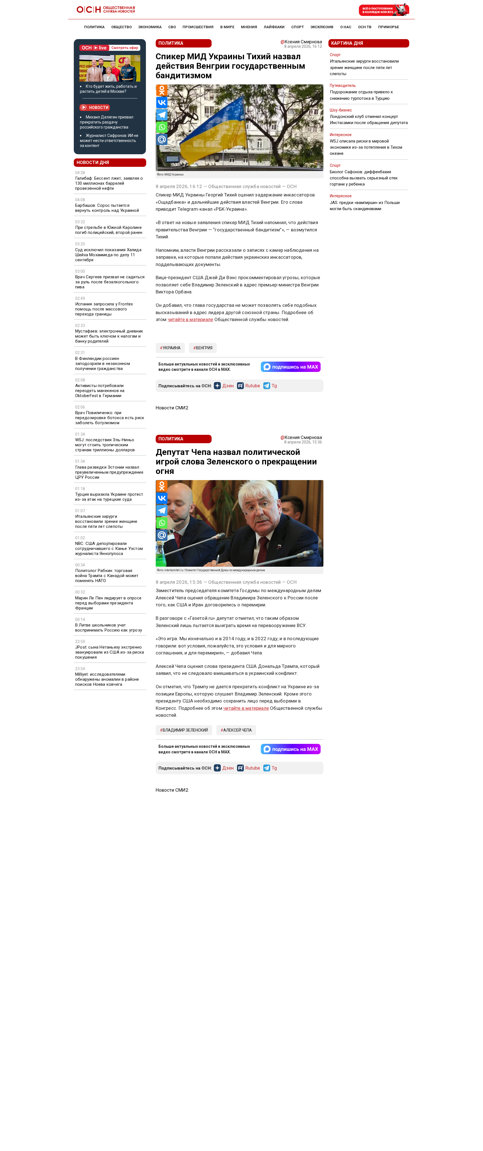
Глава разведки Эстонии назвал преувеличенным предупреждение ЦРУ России (109, 472)
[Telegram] (161, 114)
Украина (172, 348)
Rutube (252, 385)
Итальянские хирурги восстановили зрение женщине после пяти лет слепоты (106, 521)
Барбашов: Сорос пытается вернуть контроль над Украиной (107, 208)
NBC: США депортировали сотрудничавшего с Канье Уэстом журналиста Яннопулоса (109, 548)
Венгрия (204, 348)
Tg (274, 385)
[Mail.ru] (161, 139)
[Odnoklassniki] (161, 90)
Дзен (228, 385)
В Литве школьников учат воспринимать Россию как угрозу (108, 628)
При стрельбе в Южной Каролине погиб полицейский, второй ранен (108, 230)
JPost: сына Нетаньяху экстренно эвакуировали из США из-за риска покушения (109, 652)
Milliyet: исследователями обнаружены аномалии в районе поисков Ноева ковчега (107, 679)
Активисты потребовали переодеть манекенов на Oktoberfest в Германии (99, 390)
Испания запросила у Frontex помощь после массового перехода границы (104, 309)
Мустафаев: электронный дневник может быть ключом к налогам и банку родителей (109, 336)
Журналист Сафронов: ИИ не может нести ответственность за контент (109, 140)
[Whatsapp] (161, 127)
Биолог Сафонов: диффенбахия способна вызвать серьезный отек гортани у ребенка (364, 178)
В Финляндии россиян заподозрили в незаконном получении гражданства (102, 363)
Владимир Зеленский (185, 730)
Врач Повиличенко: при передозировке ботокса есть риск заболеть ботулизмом (109, 417)
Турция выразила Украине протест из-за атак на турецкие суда (109, 497)
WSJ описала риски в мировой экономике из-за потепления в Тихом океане (366, 147)
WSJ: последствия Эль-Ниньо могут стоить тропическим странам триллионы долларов (105, 444)
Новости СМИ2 (172, 407)
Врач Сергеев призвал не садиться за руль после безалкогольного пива (110, 281)
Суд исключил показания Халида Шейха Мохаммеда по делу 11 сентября (108, 254)
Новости (98, 107)
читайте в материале (190, 319)
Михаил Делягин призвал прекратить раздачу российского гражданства (106, 122)
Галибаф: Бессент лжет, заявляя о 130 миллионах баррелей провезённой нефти (109, 183)
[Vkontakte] (161, 102)
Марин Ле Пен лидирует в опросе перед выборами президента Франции (108, 603)
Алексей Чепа (237, 730)
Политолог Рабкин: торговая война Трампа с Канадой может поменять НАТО (107, 575)
